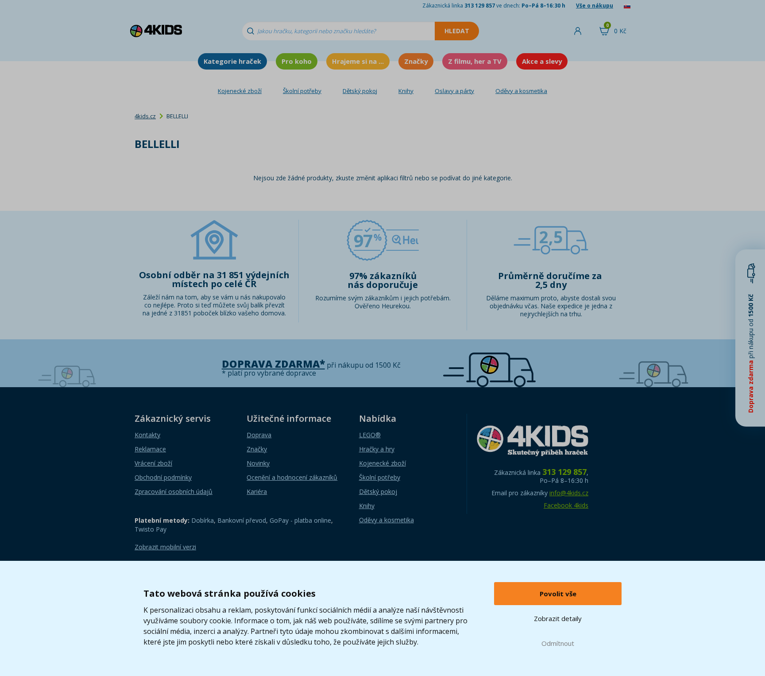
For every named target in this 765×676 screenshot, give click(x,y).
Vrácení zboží (153, 463)
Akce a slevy (542, 61)
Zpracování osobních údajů (173, 491)
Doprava (259, 435)
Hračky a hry (376, 449)
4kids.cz (145, 116)
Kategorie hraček (232, 61)
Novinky (258, 463)
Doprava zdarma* (273, 364)
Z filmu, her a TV (475, 61)
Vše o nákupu (594, 5)
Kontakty (147, 435)
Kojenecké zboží (240, 91)
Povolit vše (558, 593)
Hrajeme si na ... (358, 61)
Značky (416, 61)
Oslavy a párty (454, 91)
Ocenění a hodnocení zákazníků (292, 477)
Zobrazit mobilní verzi (165, 547)
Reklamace (150, 449)
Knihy (405, 91)
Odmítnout (557, 643)
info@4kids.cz (568, 493)
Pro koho (297, 61)
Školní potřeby (302, 91)
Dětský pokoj (360, 91)
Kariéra (257, 491)
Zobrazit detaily (558, 618)
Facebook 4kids (566, 505)
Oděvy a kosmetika (521, 91)
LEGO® (370, 435)
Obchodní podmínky (163, 477)
